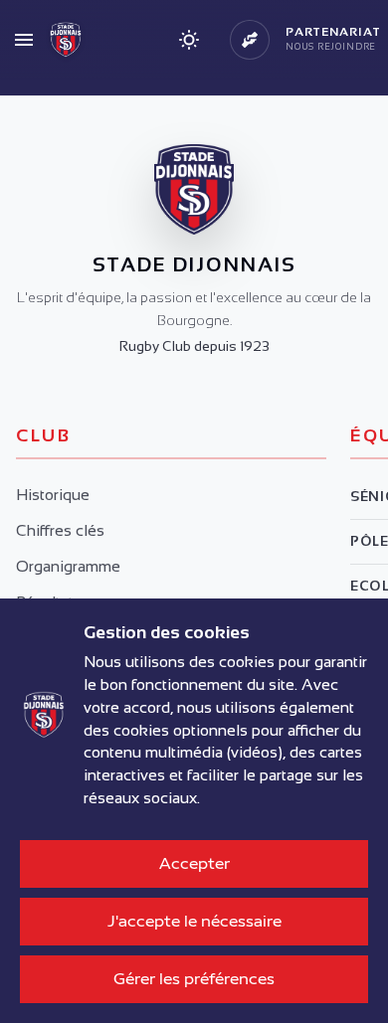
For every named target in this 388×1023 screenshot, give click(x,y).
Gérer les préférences (194, 978)
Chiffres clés (60, 530)
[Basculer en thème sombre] (189, 40)
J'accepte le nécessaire (194, 921)
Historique (53, 494)
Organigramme (68, 566)
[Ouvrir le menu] (24, 40)
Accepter (194, 863)
